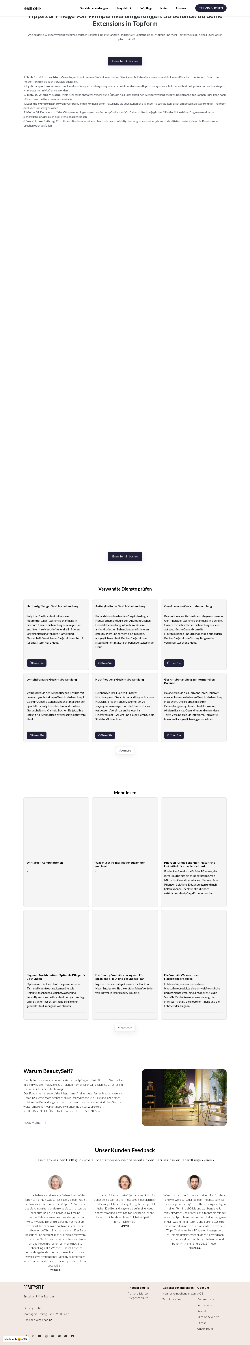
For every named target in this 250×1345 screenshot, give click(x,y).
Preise (163, 8)
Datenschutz (205, 1299)
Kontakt (202, 1311)
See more (125, 750)
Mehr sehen (125, 1028)
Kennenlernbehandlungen (179, 1293)
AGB (200, 1293)
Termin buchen (172, 1299)
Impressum (204, 1305)
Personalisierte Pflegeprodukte (138, 1295)
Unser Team (205, 1328)
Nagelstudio (124, 8)
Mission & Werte (208, 1316)
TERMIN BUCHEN (211, 8)
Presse (201, 1322)
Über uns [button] (180, 8)
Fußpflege (146, 8)
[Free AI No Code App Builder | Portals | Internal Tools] (16, 1339)
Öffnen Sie (37, 663)
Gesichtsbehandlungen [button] (94, 8)
